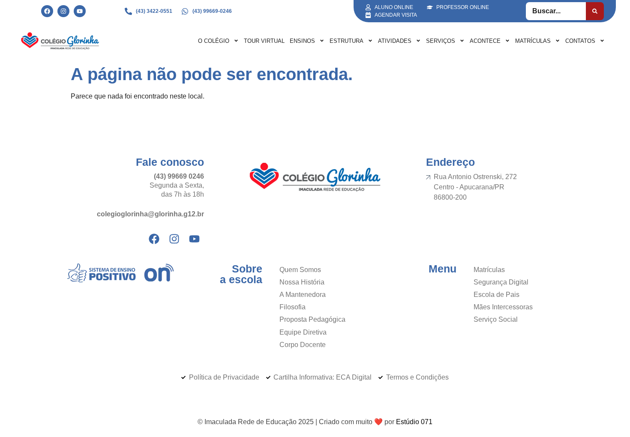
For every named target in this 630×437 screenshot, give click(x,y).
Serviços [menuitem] (440, 41)
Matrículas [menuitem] (533, 41)
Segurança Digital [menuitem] (501, 282)
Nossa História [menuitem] (301, 282)
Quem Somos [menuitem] (300, 269)
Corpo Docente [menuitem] (302, 344)
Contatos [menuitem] (580, 41)
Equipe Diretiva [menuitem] (303, 332)
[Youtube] (80, 11)
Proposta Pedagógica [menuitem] (312, 319)
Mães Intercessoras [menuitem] (503, 307)
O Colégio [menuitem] (213, 41)
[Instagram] (63, 11)
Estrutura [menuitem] (346, 41)
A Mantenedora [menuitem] (302, 294)
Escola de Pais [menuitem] (496, 294)
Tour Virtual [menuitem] (264, 41)
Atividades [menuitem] (394, 41)
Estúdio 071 (414, 421)
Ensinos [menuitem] (302, 41)
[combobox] (556, 11)
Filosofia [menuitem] (292, 307)
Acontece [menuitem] (485, 41)
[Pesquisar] (595, 11)
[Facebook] (47, 11)
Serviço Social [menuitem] (496, 319)
